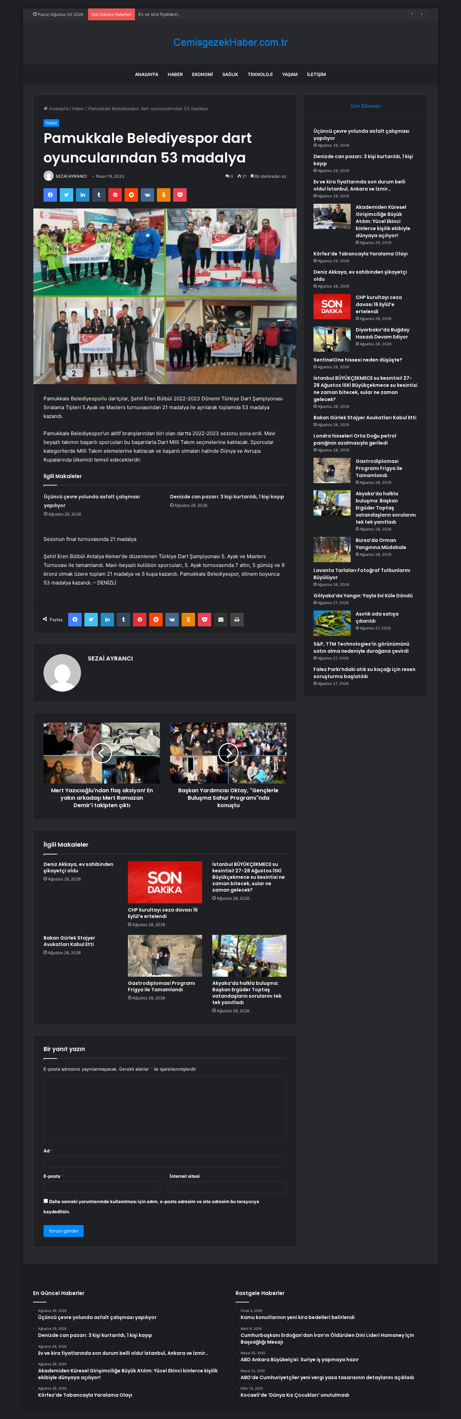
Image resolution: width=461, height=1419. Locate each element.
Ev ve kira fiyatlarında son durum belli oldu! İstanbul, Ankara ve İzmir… (211, 14)
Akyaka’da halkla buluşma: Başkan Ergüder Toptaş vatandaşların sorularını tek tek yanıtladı (246, 993)
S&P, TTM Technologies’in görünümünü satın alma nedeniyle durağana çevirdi (361, 647)
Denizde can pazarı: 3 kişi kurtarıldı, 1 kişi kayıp (227, 496)
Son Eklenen (366, 106)
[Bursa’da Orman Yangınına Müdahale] (332, 549)
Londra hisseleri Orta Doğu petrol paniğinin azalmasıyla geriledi (355, 439)
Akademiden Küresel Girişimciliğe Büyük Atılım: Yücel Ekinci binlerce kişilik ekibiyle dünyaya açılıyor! (383, 221)
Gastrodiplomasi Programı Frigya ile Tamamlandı (161, 986)
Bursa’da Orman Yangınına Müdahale (381, 544)
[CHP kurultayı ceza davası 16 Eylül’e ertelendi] (165, 882)
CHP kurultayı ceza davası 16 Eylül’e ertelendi (163, 913)
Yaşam (290, 74)
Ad (48, 1150)
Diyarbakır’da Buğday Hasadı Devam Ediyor (382, 333)
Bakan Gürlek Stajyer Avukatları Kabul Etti (69, 941)
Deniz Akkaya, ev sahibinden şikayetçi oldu (78, 867)
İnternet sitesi (185, 1176)
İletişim (316, 74)
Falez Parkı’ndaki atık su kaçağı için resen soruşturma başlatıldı (364, 673)
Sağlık (230, 74)
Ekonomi (202, 74)
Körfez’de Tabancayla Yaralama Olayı (361, 253)
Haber (175, 74)
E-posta (54, 1176)
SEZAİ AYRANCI (71, 176)
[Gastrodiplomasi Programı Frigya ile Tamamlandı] (165, 956)
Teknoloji (260, 74)
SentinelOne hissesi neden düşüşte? (358, 359)
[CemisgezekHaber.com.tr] (230, 42)
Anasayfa (146, 74)
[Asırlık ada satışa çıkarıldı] (332, 623)
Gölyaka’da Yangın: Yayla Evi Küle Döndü (363, 595)
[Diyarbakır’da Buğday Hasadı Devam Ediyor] (332, 339)
